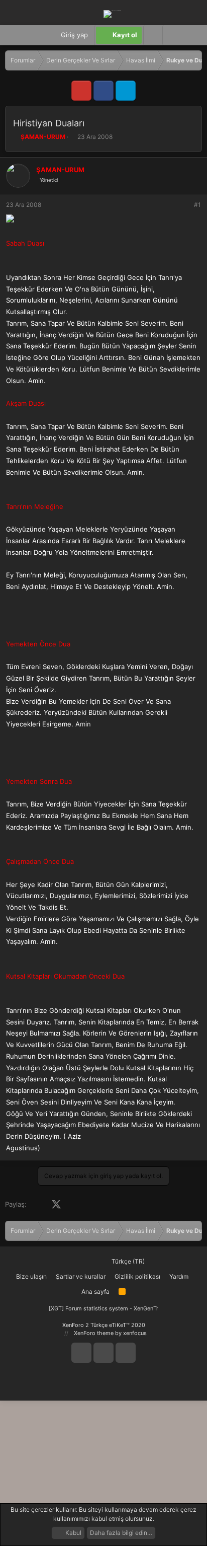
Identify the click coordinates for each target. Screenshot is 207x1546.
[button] (171, 35)
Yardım (178, 1276)
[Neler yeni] (191, 35)
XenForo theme (94, 1333)
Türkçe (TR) (127, 1261)
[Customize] (152, 35)
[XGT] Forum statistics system (103, 1308)
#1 (197, 204)
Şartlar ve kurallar (81, 1276)
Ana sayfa (95, 1291)
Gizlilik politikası (137, 1276)
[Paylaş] (183, 205)
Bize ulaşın (31, 1276)
